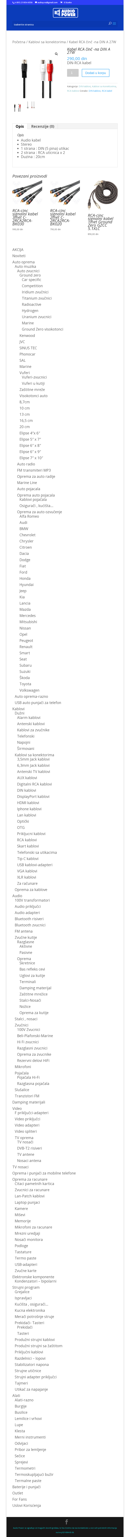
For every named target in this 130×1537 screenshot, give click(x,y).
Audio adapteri (27, 912)
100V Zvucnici (28, 1029)
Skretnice (27, 962)
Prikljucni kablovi (31, 833)
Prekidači (24, 1327)
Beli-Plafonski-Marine (35, 1035)
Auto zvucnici (28, 270)
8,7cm (25, 401)
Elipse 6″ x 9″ (30, 451)
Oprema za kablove (31, 889)
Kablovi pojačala (33, 499)
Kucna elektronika (30, 1310)
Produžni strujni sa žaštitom (38, 1345)
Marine (28, 322)
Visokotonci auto (34, 395)
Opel (23, 634)
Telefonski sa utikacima (37, 852)
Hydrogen (30, 310)
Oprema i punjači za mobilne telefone (44, 1173)
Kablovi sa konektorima (47, 42)
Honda (25, 578)
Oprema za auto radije (36, 476)
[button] (56, 54)
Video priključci (27, 1118)
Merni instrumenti (30, 1437)
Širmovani (25, 748)
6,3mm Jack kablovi (33, 765)
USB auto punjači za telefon (38, 702)
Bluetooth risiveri (29, 918)
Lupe (19, 1424)
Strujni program (26, 1287)
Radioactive (31, 304)
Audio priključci (28, 906)
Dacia (24, 553)
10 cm (25, 408)
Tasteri (23, 1333)
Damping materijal (35, 987)
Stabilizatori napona (32, 1364)
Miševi (20, 1214)
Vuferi (25, 372)
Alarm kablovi (28, 717)
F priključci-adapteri (32, 1112)
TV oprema (24, 1137)
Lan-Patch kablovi (30, 1195)
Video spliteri (26, 1131)
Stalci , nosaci (26, 1018)
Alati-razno (24, 1399)
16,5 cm (26, 420)
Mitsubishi (28, 621)
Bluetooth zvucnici (30, 925)
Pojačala (22, 1073)
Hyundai (27, 584)
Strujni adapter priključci (36, 1376)
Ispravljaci (23, 1297)
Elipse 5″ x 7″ (30, 439)
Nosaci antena (29, 1160)
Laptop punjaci (27, 1202)
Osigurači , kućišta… (36, 505)
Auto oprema (23, 261)
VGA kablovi (27, 870)
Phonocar (28, 354)
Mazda (25, 609)
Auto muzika (25, 266)
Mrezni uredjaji (27, 1233)
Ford (23, 572)
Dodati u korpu (95, 73)
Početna (18, 42)
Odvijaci (21, 1443)
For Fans (19, 1499)
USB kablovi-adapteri (34, 864)
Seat (23, 659)
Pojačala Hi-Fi (28, 1077)
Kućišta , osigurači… (31, 1304)
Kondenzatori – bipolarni (35, 1281)
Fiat (23, 566)
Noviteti (19, 255)
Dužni (19, 713)
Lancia (25, 603)
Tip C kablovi (28, 858)
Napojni (23, 742)
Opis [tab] (20, 126)
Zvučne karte (25, 1270)
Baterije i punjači (26, 1486)
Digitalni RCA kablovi (34, 784)
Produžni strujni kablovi (35, 1339)
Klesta (20, 1430)
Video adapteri (27, 1125)
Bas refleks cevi (32, 969)
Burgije (21, 1406)
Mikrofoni (23, 1066)
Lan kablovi (26, 815)
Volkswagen (29, 690)
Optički (23, 821)
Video (17, 1108)
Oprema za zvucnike (34, 1054)
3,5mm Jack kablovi (33, 759)
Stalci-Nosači (30, 1000)
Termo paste (25, 1258)
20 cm (25, 426)
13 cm (25, 414)
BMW (24, 528)
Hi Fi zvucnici (28, 1041)
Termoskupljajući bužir (34, 1474)
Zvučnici (21, 1025)
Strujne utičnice (28, 1370)
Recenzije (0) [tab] (42, 126)
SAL (23, 360)
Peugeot (26, 640)
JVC (22, 341)
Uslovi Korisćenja (26, 1505)
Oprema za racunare (29, 1179)
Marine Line (27, 482)
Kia (22, 596)
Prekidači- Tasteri (29, 1322)
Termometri (25, 1468)
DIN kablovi (85, 86)
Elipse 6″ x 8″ (30, 445)
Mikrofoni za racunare (33, 1227)
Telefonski (25, 736)
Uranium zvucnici (36, 316)
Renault (26, 646)
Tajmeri (21, 1383)
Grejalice (22, 1291)
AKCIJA (17, 249)
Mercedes (28, 615)
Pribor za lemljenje (30, 1449)
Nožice (25, 1006)
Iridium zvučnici (35, 292)
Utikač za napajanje (31, 1389)
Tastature (23, 1251)
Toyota (25, 683)
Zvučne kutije (26, 937)
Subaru (26, 665)
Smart (25, 652)
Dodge (25, 559)
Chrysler (27, 541)
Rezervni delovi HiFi (33, 1060)
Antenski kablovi (31, 723)
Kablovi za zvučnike (33, 729)
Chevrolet (28, 534)
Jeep (23, 590)
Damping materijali (28, 1102)
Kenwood (27, 335)
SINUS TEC (28, 347)
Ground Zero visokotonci (42, 329)
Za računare (27, 883)
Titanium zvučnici (37, 298)
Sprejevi (21, 1462)
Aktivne (26, 946)
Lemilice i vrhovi (28, 1418)
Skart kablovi (28, 846)
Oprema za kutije (34, 1012)
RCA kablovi (73, 90)
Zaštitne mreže (32, 389)
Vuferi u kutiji (33, 383)
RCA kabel (107, 90)
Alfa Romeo (29, 516)
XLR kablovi (26, 877)
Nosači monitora (29, 1239)
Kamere (21, 1208)
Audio (17, 895)
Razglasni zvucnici (32, 1048)
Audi (23, 522)
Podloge (21, 1245)
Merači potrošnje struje (34, 1316)
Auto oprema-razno (31, 696)
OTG (21, 827)
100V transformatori (32, 900)
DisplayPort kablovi (33, 796)
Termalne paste (28, 1480)
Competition (32, 285)
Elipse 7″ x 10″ (31, 457)
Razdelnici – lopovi (30, 1358)
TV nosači (25, 1141)
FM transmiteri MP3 (34, 470)
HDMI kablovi (28, 802)
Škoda (25, 677)
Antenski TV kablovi (33, 771)
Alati (16, 1395)
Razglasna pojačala (33, 1083)
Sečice (20, 1455)
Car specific (31, 279)
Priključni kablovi (29, 1351)
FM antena (24, 931)
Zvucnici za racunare (32, 1189)
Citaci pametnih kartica (34, 1183)
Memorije (23, 1220)
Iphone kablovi (29, 808)
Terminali (28, 981)
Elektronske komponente (33, 1276)
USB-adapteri (26, 1264)
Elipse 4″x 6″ (30, 433)
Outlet (17, 1493)
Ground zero (30, 275)
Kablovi (18, 708)
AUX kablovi (27, 777)
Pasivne (26, 952)
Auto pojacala (28, 488)
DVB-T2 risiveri (29, 1148)
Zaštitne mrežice (34, 994)
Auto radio (26, 464)
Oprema (24, 958)
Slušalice (22, 1089)
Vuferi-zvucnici (34, 377)
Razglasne (25, 941)
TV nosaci (20, 1166)
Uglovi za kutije (32, 975)
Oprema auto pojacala (36, 495)
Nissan (25, 628)
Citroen (26, 547)
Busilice (21, 1412)
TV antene (25, 1154)
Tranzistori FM (27, 1095)
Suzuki (25, 671)
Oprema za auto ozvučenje (39, 511)
